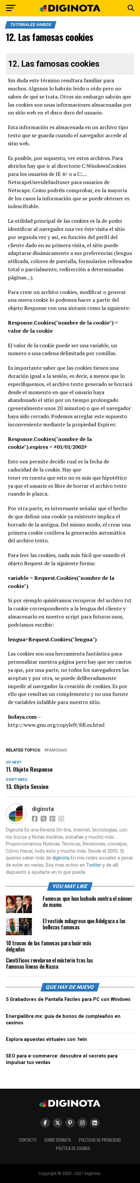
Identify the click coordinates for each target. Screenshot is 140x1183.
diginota (43, 809)
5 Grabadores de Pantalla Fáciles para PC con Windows (68, 999)
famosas (57, 750)
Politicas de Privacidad (100, 1140)
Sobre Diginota (57, 1140)
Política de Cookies (73, 1148)
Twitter (93, 865)
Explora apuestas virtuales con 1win (46, 1039)
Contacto (27, 1140)
